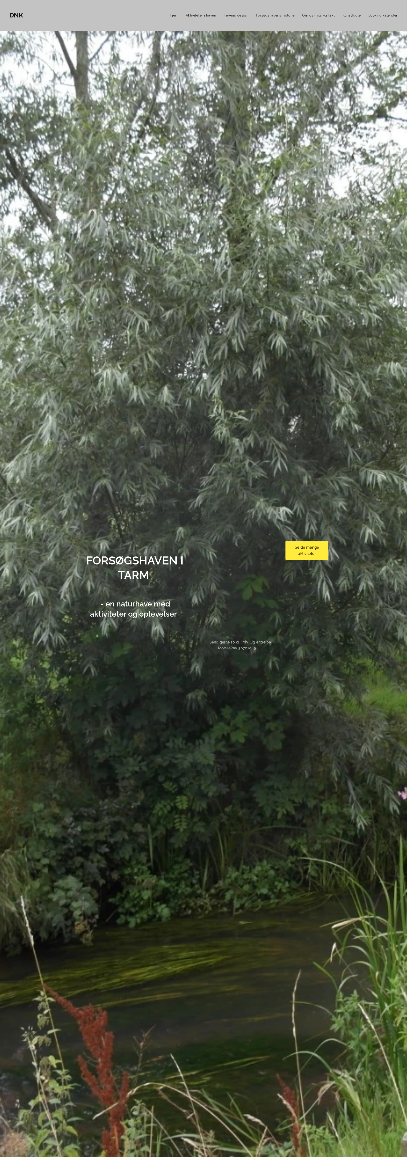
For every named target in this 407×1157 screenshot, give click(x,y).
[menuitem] (175, 15)
